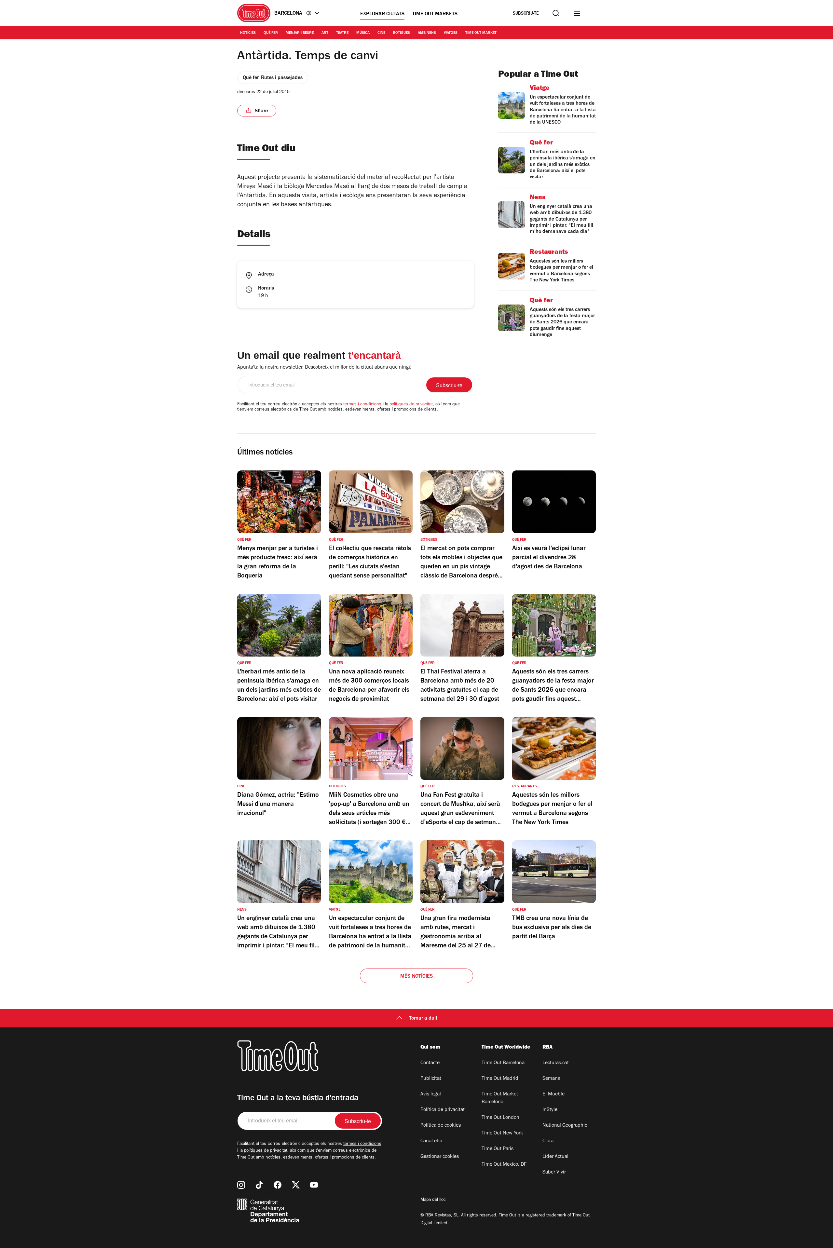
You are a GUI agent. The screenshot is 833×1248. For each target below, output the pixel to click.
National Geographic (564, 1125)
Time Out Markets (434, 14)
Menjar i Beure (300, 33)
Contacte (430, 1063)
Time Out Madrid (500, 1078)
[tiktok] (259, 1185)
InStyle (549, 1110)
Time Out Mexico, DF (504, 1164)
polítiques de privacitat (411, 404)
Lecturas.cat (555, 1063)
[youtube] (314, 1185)
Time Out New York (502, 1133)
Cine (381, 33)
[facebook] (277, 1185)
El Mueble (553, 1094)
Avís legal (430, 1094)
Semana (551, 1078)
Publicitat (430, 1078)
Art (324, 33)
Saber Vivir (554, 1172)
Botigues (401, 33)
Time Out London (500, 1117)
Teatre (342, 33)
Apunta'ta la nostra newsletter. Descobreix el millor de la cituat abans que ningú (324, 367)
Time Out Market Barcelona (500, 1098)
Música (363, 33)
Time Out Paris (497, 1149)
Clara (547, 1141)
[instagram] (241, 1185)
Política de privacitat (442, 1110)
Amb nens (427, 33)
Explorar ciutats (382, 14)
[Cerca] (556, 13)
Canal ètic (431, 1141)
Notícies (248, 33)
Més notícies (416, 976)
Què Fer (271, 33)
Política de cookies (440, 1125)
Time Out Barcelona (503, 1063)
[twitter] (296, 1185)
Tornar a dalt (423, 1018)
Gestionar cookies (439, 1157)
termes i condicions (362, 404)
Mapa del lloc (433, 1200)
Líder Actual (555, 1157)
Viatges (450, 33)
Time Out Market (481, 33)
